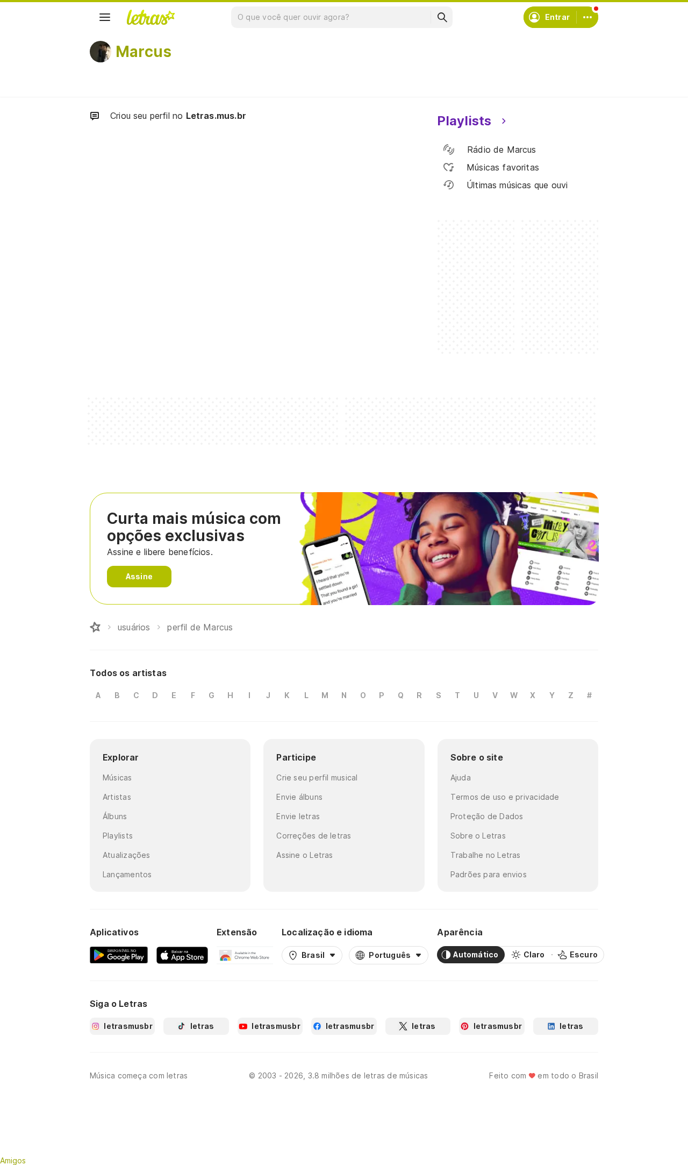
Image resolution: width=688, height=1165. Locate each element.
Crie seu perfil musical (316, 777)
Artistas (117, 796)
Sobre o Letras (478, 835)
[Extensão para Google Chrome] (245, 954)
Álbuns (115, 816)
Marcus (143, 51)
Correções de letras (313, 835)
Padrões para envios (488, 874)
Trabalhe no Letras (485, 854)
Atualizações (126, 854)
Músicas (117, 777)
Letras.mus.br (216, 115)
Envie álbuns (299, 796)
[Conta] (587, 17)
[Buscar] (442, 17)
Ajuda (460, 777)
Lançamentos (127, 874)
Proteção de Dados (487, 816)
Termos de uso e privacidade (505, 796)
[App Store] (182, 954)
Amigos (13, 1160)
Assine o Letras (304, 854)
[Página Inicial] (95, 627)
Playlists (118, 835)
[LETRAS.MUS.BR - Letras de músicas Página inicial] (150, 17)
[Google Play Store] (119, 954)
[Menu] (105, 17)
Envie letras (298, 816)
